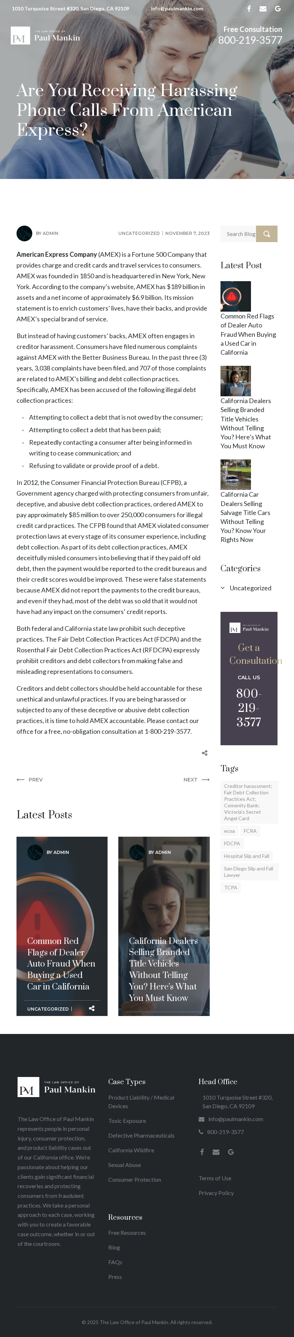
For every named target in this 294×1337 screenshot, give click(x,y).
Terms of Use (215, 1178)
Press (115, 1276)
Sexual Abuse (124, 1164)
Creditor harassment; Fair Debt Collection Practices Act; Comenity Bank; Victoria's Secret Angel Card (248, 802)
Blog (114, 1247)
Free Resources (127, 1232)
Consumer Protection (134, 1179)
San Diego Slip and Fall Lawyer (248, 871)
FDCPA (232, 843)
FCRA (250, 831)
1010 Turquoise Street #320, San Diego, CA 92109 (70, 8)
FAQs (115, 1261)
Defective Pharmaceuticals (141, 1135)
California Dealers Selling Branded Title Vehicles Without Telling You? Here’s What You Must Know (163, 903)
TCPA (230, 887)
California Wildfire (131, 1150)
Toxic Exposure (127, 1120)
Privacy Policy (216, 1192)
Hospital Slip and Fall (246, 856)
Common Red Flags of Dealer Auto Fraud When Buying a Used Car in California (61, 897)
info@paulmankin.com (177, 8)
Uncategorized (139, 233)
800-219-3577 (250, 40)
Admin (50, 233)
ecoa (229, 831)
